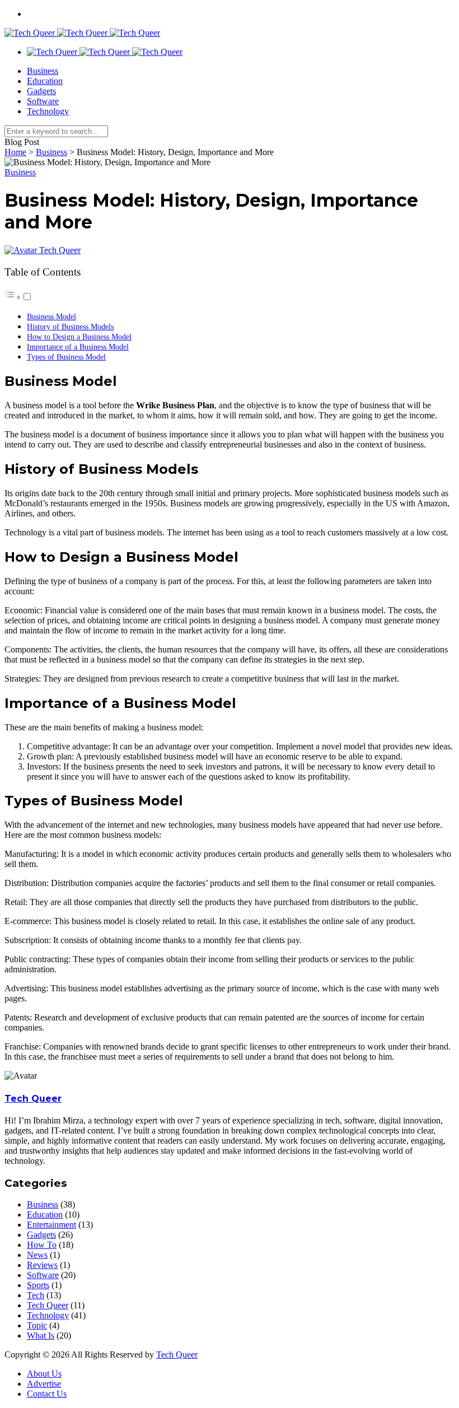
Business (42, 71)
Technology (48, 111)
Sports (38, 1285)
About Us (44, 1373)
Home (15, 152)
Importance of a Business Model (78, 346)
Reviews (42, 1265)
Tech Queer (60, 250)
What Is (40, 1335)
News (37, 1255)
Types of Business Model (66, 356)
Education (45, 81)
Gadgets (41, 91)
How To (42, 1245)
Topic (37, 1325)
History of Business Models (70, 326)
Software (43, 101)
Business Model (51, 316)
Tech (35, 1295)
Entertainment (51, 1224)
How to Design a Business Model (79, 336)
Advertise (44, 1383)
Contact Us (47, 1393)
